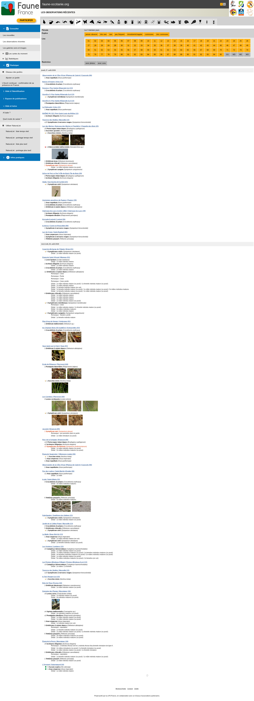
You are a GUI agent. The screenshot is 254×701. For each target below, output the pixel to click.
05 (115, 41)
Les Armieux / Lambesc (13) (53, 546)
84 (148, 54)
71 (227, 50)
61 (161, 50)
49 (247, 45)
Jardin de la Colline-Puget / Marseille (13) (57, 524)
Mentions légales (121, 688)
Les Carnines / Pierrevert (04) (53, 397)
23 (227, 41)
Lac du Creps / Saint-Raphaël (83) (54, 232)
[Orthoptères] (98, 22)
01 (89, 41)
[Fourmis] (213, 22)
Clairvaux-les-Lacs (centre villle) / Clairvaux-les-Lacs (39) (64, 211)
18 (201, 41)
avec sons (102, 63)
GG (227, 54)
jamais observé (91, 34)
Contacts (130, 688)
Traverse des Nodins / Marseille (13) (55, 120)
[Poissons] (173, 22)
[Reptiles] (64, 22)
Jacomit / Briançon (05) (51, 429)
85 (155, 54)
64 (181, 50)
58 (141, 50)
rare (110, 34)
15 (181, 41)
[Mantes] (112, 22)
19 (208, 41)
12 (161, 41)
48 (241, 45)
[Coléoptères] (132, 22)
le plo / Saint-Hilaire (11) (51, 479)
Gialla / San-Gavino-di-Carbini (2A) (55, 182)
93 (208, 54)
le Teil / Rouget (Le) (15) (51, 577)
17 (194, 41)
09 (141, 41)
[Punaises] (125, 22)
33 (141, 45)
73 (241, 50)
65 (188, 50)
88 (175, 54)
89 (181, 54)
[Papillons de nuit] (92, 22)
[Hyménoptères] (105, 22)
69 (214, 50)
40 (188, 45)
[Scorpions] (166, 22)
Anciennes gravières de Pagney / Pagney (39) (59, 200)
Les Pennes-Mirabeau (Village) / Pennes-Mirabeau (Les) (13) (64, 562)
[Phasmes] (152, 22)
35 (155, 45)
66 (194, 50)
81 (128, 54)
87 (168, 54)
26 (247, 41)
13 (168, 41)
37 (168, 45)
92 (201, 54)
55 (122, 50)
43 (208, 45)
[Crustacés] (179, 22)
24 (234, 41)
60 (155, 50)
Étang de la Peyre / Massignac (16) (55, 641)
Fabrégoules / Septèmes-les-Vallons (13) (57, 515)
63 (175, 50)
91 (194, 54)
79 (115, 54)
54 (115, 50)
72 (234, 50)
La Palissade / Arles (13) (51, 107)
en (224, 4)
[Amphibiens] (71, 22)
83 (141, 54)
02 (95, 41)
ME (240, 54)
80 (122, 54)
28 (95, 45)
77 (102, 54)
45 (221, 45)
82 (135, 54)
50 (89, 50)
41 (194, 45)
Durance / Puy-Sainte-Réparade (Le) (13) (57, 88)
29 (102, 45)
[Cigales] (118, 22)
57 (135, 50)
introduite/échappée (134, 34)
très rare (103, 34)
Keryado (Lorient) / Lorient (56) (53, 219)
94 (214, 54)
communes (149, 34)
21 (214, 41)
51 (95, 50)
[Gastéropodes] (186, 22)
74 (247, 50)
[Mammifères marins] (58, 22)
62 (168, 50)
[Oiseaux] (44, 22)
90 (188, 54)
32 (135, 45)
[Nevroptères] (139, 22)
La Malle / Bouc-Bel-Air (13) (52, 534)
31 (128, 45)
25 (241, 41)
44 (214, 45)
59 (148, 50)
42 (201, 45)
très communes (162, 34)
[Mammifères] (51, 22)
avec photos (90, 63)
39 (181, 45)
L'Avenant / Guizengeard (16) (53, 665)
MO (247, 54)
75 (89, 54)
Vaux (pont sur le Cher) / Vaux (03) (55, 346)
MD (234, 54)
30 (122, 45)
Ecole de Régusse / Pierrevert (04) (55, 364)
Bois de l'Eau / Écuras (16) (52, 583)
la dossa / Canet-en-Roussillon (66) (55, 226)
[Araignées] (159, 22)
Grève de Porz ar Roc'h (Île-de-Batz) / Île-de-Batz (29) (62, 173)
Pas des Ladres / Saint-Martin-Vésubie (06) (58, 471)
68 (208, 50)
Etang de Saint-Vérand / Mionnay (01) (56, 257)
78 (108, 54)
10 (148, 41)
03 (102, 41)
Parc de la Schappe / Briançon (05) (55, 440)
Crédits (136, 688)
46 (227, 45)
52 (102, 50)
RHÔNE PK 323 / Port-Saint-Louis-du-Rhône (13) (60, 113)
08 (135, 41)
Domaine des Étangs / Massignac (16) (56, 591)
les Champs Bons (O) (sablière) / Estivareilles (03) (61, 328)
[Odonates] (78, 22)
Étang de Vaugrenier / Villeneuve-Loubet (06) (59, 454)
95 (221, 54)
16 (188, 41)
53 (108, 50)
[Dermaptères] (207, 22)
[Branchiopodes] (200, 22)
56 (128, 50)
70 (221, 50)
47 (234, 45)
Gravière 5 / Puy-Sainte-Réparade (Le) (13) (58, 94)
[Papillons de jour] (85, 22)
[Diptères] (146, 22)
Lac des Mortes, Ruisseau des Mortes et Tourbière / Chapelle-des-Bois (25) (70, 126)
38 (175, 45)
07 (128, 41)
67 (201, 50)
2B (115, 45)
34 (148, 45)
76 (95, 54)
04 (108, 41)
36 (161, 45)
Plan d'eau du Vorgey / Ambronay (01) (56, 321)
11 (155, 41)
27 (89, 45)
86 (161, 54)
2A (108, 45)
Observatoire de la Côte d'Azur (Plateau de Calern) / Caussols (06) (67, 75)
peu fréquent (119, 34)
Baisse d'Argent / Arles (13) (52, 82)
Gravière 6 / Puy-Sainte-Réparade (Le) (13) (58, 101)
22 (221, 41)
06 (122, 41)
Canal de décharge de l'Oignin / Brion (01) (57, 249)
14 (175, 41)
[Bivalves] (193, 22)
